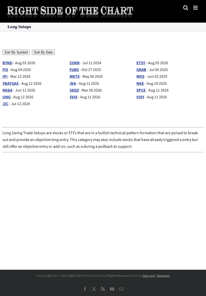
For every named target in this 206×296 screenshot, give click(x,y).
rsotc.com (148, 276)
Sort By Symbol (16, 52)
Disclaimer (163, 276)
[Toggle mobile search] (185, 7)
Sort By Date (43, 52)
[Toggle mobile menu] (195, 7)
